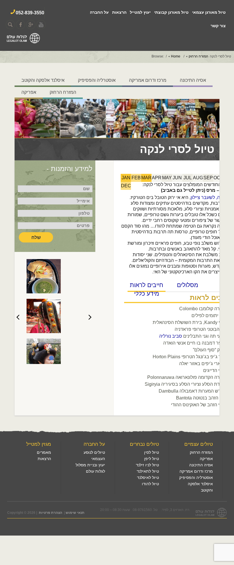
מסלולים (187, 285)
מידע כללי (146, 293)
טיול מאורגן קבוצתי (171, 12)
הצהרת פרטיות (50, 513)
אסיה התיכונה (193, 80)
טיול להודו (150, 484)
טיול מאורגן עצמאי (209, 12)
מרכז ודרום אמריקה (147, 80)
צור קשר (218, 25)
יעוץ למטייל (140, 12)
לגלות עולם (95, 471)
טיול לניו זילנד (147, 465)
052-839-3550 (30, 12)
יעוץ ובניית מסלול (90, 465)
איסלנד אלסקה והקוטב (42, 80)
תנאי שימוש (75, 513)
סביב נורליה (170, 336)
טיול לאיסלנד (148, 477)
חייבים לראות (146, 285)
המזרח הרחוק (63, 92)
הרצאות (119, 12)
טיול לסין (151, 452)
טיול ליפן (151, 458)
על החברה (99, 12)
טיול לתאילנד (148, 471)
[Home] (23, 43)
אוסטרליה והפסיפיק (97, 80)
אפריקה (28, 92)
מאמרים (44, 452)
